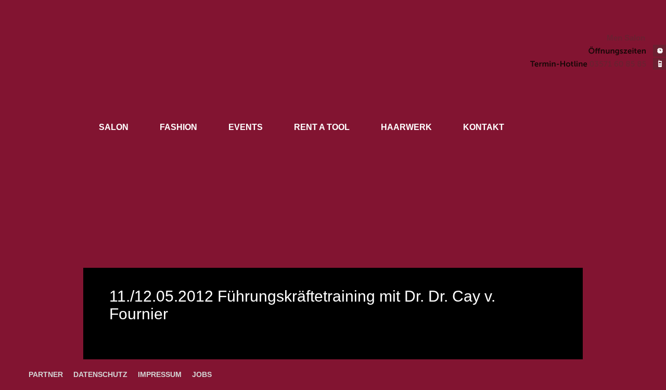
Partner (46, 374)
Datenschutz (100, 374)
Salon (114, 127)
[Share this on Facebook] (659, 355)
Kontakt (483, 127)
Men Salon (626, 38)
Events (245, 127)
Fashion (178, 127)
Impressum (160, 374)
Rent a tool (322, 127)
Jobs (202, 374)
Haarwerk (406, 127)
